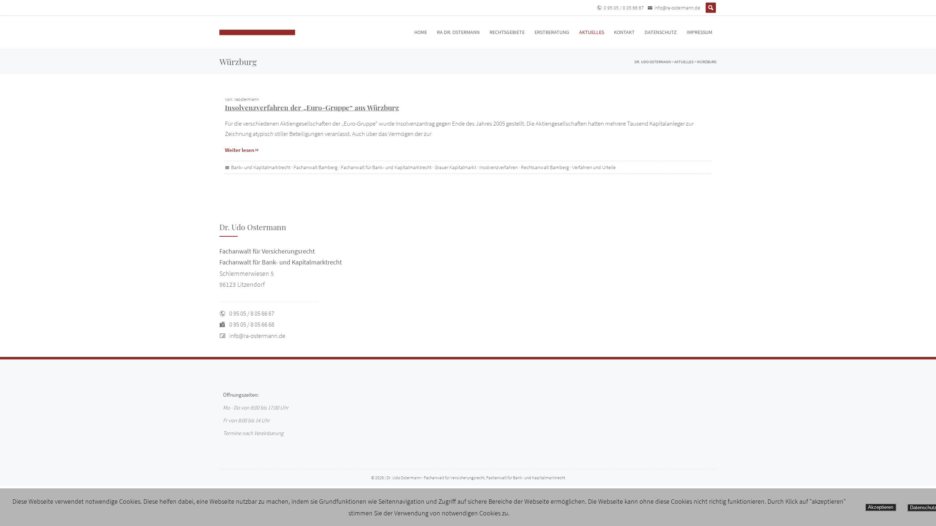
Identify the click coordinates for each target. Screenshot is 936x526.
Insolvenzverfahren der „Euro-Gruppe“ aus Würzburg (312, 107)
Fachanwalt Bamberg (315, 167)
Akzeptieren (880, 507)
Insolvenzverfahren (498, 167)
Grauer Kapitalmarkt (455, 167)
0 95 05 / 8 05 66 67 (624, 7)
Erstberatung (552, 32)
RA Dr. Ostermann (458, 32)
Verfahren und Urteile (594, 167)
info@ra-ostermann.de (677, 7)
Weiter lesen (239, 149)
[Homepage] (265, 32)
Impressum (699, 32)
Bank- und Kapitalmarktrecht (260, 167)
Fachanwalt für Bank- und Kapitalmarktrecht (386, 167)
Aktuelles (591, 32)
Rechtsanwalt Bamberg (545, 167)
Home (420, 32)
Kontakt (624, 32)
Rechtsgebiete (507, 32)
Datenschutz (661, 32)
